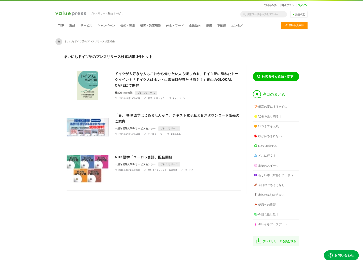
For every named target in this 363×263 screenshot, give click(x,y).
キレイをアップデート (273, 224)
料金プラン (287, 5)
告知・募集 (127, 25)
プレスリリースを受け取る (279, 241)
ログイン (302, 5)
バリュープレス (70, 14)
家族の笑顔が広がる (271, 195)
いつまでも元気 (268, 126)
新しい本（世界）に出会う (275, 175)
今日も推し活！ (268, 214)
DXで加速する (267, 146)
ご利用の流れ (271, 5)
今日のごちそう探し (271, 185)
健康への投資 (267, 204)
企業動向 (195, 25)
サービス (86, 25)
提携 (209, 25)
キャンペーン (106, 25)
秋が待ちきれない (270, 136)
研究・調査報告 (150, 25)
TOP (61, 25)
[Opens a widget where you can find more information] (341, 255)
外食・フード (175, 25)
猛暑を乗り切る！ (270, 116)
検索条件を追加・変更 (277, 76)
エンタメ (237, 25)
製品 (72, 25)
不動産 (221, 25)
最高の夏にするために (273, 106)
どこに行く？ (267, 155)
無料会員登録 (294, 25)
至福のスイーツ (268, 165)
